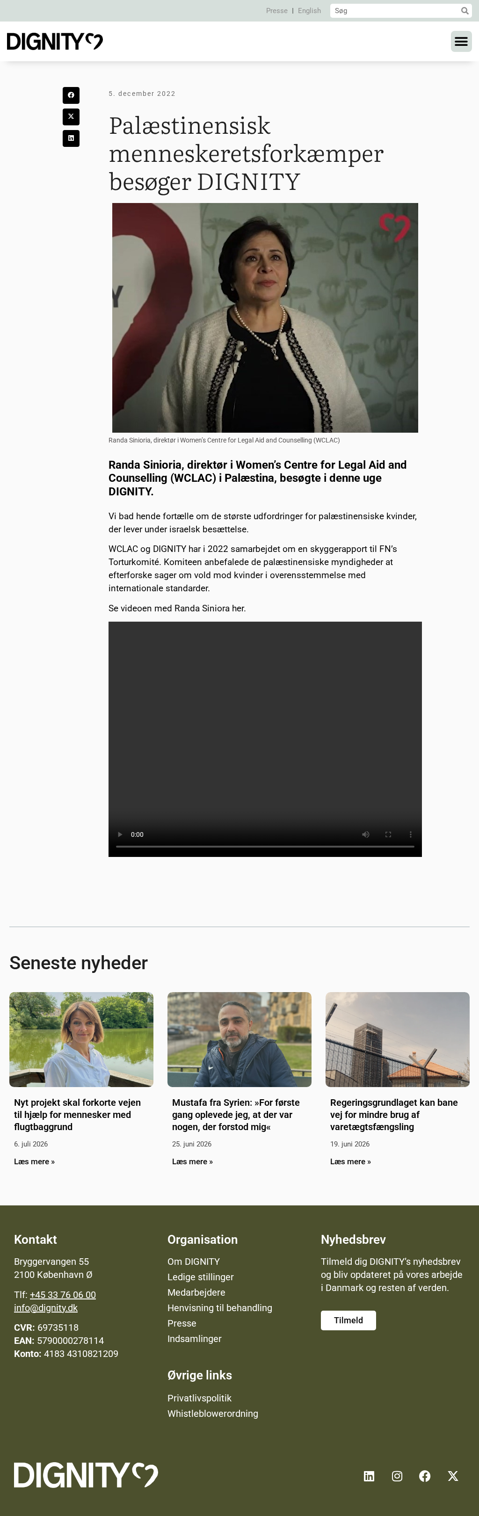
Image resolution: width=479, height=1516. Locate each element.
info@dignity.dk (46, 1307)
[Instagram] (397, 1476)
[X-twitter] (453, 1476)
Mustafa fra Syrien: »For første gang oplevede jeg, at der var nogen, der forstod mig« (236, 1114)
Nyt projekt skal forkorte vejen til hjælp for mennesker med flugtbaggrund (77, 1114)
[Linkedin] (369, 1476)
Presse (277, 11)
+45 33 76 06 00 (63, 1294)
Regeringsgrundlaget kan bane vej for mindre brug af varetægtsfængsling (394, 1114)
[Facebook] (425, 1476)
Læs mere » (34, 1161)
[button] (461, 41)
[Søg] (465, 11)
